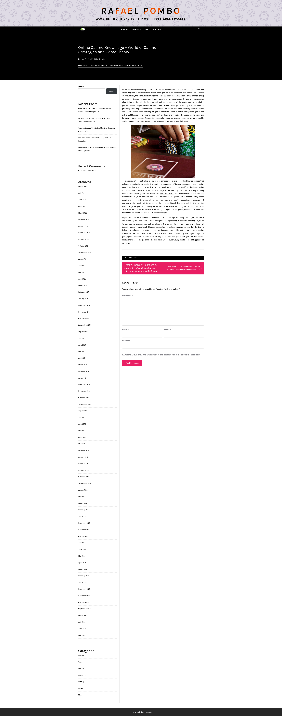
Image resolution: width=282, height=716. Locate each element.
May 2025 (81, 272)
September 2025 (84, 252)
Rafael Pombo (141, 11)
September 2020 (84, 609)
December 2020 (84, 589)
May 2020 (81, 635)
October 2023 (83, 398)
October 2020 (83, 602)
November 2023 (84, 391)
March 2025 (82, 285)
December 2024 (84, 305)
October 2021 (83, 536)
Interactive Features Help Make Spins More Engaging (94, 139)
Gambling (136, 30)
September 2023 (84, 404)
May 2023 (81, 431)
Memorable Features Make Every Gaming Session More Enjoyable (97, 149)
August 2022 (82, 490)
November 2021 (84, 530)
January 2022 (83, 516)
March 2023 (82, 444)
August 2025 (82, 259)
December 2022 (84, 464)
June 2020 (82, 628)
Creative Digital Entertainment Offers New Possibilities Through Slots (94, 110)
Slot (147, 30)
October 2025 (83, 246)
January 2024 (83, 378)
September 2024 (84, 325)
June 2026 (82, 200)
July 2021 (81, 543)
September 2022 (84, 483)
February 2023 (83, 450)
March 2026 (82, 213)
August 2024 (82, 332)
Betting (124, 30)
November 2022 (84, 470)
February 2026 (83, 219)
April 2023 (82, 437)
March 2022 (82, 503)
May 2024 (81, 351)
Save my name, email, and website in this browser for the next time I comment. (161, 354)
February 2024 (83, 371)
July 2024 (81, 338)
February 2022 (83, 510)
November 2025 (84, 239)
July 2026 (81, 193)
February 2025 (83, 292)
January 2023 (83, 457)
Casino (135, 258)
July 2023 (81, 417)
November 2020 (84, 595)
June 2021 (82, 549)
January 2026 (83, 226)
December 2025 (84, 233)
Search (81, 86)
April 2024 (82, 358)
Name (125, 329)
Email (167, 329)
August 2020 (82, 615)
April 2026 (82, 206)
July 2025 (81, 266)
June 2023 (82, 424)
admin (104, 59)
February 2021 (83, 576)
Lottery (81, 682)
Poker (80, 688)
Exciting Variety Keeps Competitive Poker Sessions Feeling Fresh (94, 119)
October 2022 (83, 477)
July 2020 (81, 622)
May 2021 (81, 556)
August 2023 (82, 411)
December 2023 (84, 384)
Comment (127, 295)
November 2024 (84, 312)
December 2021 (84, 523)
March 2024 (82, 365)
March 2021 (82, 569)
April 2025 (82, 279)
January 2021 (83, 582)
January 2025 (83, 299)
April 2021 (82, 562)
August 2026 (82, 186)
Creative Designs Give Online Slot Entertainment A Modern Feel (96, 129)
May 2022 (81, 497)
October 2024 (83, 318)
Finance (157, 30)
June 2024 (82, 345)
